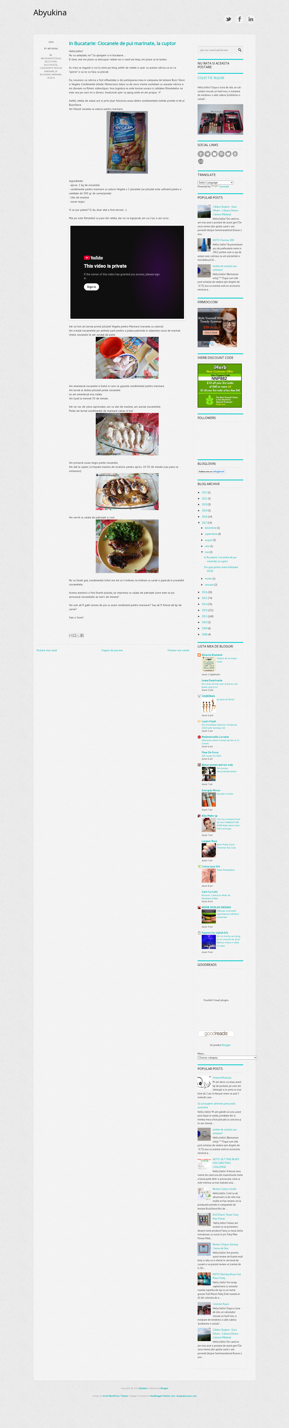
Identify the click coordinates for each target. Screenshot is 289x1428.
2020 (205, 504)
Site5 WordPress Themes (115, 1396)
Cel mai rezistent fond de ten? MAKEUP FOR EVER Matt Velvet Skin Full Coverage (228, 823)
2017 (205, 522)
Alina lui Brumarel (212, 655)
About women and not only (217, 765)
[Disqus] (113, 707)
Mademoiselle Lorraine (215, 737)
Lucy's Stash (209, 721)
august (209, 540)
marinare (56, 74)
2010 (205, 622)
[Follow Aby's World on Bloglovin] (212, 472)
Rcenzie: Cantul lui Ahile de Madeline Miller (216, 897)
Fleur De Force (210, 752)
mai (207, 552)
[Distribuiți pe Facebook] (82, 635)
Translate (223, 186)
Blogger (226, 1045)
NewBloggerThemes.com (162, 1396)
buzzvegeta (50, 65)
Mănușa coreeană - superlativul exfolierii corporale (228, 914)
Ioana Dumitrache (212, 680)
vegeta (51, 77)
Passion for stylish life (215, 932)
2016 (205, 592)
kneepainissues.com (187, 1396)
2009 (205, 628)
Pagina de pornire (112, 650)
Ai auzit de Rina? (225, 699)
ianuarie (209, 584)
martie (209, 578)
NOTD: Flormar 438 (223, 240)
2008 (205, 634)
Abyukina (50, 12)
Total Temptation (226, 869)
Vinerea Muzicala (222, 1077)
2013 (205, 610)
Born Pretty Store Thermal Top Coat (226, 846)
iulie (207, 546)
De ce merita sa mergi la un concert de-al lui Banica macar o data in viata (228, 940)
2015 (205, 598)
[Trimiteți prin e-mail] (71, 635)
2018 (205, 516)
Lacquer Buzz (209, 841)
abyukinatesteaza (51, 58)
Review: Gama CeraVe (224, 1189)
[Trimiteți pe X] (78, 635)
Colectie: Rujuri (211, 78)
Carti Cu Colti (210, 892)
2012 (205, 616)
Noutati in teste (225, 793)
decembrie (211, 528)
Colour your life (211, 866)
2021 (205, 498)
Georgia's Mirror (211, 790)
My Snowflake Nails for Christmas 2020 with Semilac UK (219, 726)
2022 (205, 492)
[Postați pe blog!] (74, 635)
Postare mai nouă (47, 650)
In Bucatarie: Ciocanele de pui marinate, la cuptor (122, 43)
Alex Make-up (209, 815)
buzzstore (51, 61)
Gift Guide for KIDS (211, 755)
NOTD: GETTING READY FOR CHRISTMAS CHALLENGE (226, 1163)
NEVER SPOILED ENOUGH (216, 907)
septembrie (211, 534)
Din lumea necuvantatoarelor (227, 770)
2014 (205, 604)
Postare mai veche (178, 650)
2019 (205, 510)
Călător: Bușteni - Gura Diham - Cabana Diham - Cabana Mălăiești (226, 210)
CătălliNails (208, 696)
